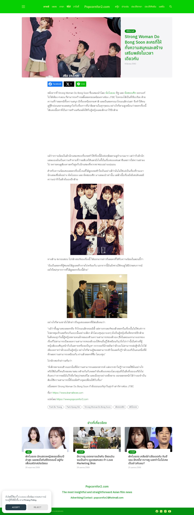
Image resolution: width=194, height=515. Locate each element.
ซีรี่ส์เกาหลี (130, 31)
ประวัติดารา (136, 6)
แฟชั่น (161, 6)
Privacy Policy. (30, 500)
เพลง (54, 6)
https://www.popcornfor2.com (72, 399)
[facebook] (156, 511)
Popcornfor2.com (97, 6)
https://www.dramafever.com (68, 392)
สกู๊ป (117, 6)
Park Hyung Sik (73, 407)
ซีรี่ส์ (69, 6)
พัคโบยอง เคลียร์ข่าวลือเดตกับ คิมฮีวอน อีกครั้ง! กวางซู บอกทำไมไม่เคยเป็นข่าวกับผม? (148, 460)
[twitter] (161, 511)
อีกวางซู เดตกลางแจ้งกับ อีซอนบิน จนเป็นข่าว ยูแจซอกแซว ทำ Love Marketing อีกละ (95, 460)
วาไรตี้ (76, 6)
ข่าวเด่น (125, 6)
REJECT (37, 507)
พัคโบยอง (110, 92)
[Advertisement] (97, 132)
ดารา (61, 6)
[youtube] (169, 511)
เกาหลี (46, 6)
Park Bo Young (55, 407)
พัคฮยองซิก (120, 407)
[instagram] (165, 511)
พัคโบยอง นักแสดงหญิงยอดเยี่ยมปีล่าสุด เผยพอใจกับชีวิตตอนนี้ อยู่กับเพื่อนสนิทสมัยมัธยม (44, 460)
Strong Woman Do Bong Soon (97, 407)
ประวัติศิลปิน (150, 6)
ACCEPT (16, 507)
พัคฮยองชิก (130, 92)
